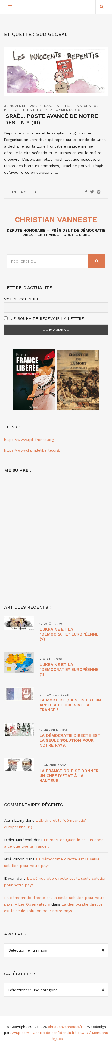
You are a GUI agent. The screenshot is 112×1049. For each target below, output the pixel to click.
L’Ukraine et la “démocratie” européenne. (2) (69, 634)
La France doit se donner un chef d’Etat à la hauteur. (68, 775)
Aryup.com (19, 1033)
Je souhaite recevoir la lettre (47, 318)
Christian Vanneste (56, 219)
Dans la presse (59, 106)
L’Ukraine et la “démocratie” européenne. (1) (69, 669)
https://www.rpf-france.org (29, 439)
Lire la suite (22, 192)
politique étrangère (23, 110)
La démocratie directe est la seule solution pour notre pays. (70, 740)
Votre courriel (21, 299)
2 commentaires (65, 110)
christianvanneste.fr (65, 1027)
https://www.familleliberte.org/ (32, 450)
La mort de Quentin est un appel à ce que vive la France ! (70, 705)
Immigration (87, 106)
